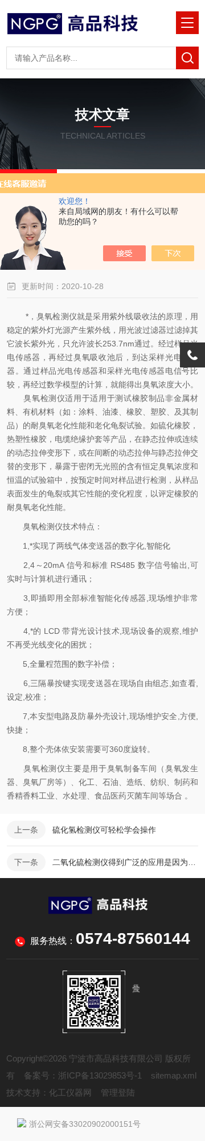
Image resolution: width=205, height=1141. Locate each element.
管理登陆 (118, 1092)
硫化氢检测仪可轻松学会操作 (104, 829)
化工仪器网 (70, 1092)
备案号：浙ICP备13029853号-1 (83, 1075)
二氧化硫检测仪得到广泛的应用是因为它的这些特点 (125, 862)
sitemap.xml (173, 1075)
